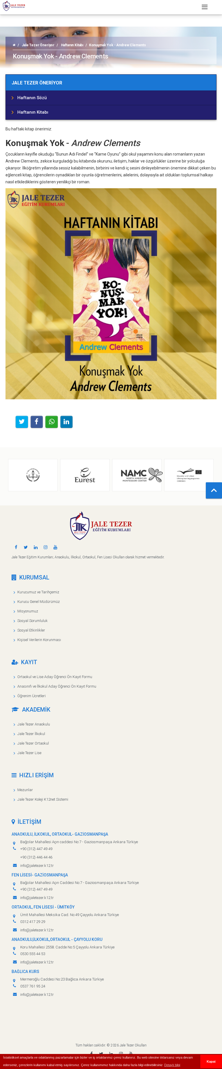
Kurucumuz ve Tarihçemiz (38, 592)
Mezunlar (25, 790)
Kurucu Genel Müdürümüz (38, 601)
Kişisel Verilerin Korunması (39, 640)
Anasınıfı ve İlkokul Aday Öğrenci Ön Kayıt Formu (56, 686)
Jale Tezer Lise (29, 753)
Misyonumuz (27, 611)
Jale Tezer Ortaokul (33, 743)
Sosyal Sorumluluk (32, 620)
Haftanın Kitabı (72, 45)
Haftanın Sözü (32, 97)
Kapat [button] (211, 1061)
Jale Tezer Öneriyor (38, 45)
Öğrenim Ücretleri (31, 696)
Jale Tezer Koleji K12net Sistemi (42, 799)
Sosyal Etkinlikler (31, 630)
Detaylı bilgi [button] (172, 1065)
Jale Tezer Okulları (133, 1045)
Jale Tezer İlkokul (31, 734)
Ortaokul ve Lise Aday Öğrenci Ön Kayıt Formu (54, 677)
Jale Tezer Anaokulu (33, 724)
